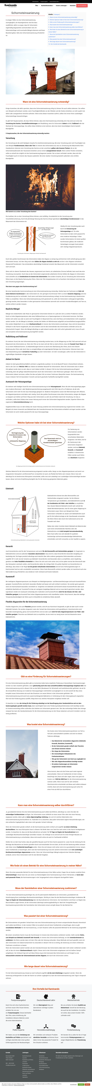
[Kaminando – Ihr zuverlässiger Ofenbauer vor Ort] (10, 5)
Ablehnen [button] (87, 1084)
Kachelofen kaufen (26, 1067)
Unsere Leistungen (61, 5)
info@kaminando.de (10, 1065)
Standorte (73, 5)
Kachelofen (41, 1056)
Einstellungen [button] (73, 1084)
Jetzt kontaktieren (82, 5)
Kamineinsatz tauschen (28, 1071)
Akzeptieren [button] (81, 1084)
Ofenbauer (41, 1069)
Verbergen (56, 14)
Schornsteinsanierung (44, 1067)
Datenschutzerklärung (19, 1085)
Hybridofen (25, 1077)
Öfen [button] (36, 5)
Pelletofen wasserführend (28, 1069)
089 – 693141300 (10, 1063)
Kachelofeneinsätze (47, 5)
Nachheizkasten (43, 1063)
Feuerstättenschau (43, 1065)
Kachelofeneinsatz (43, 1057)
